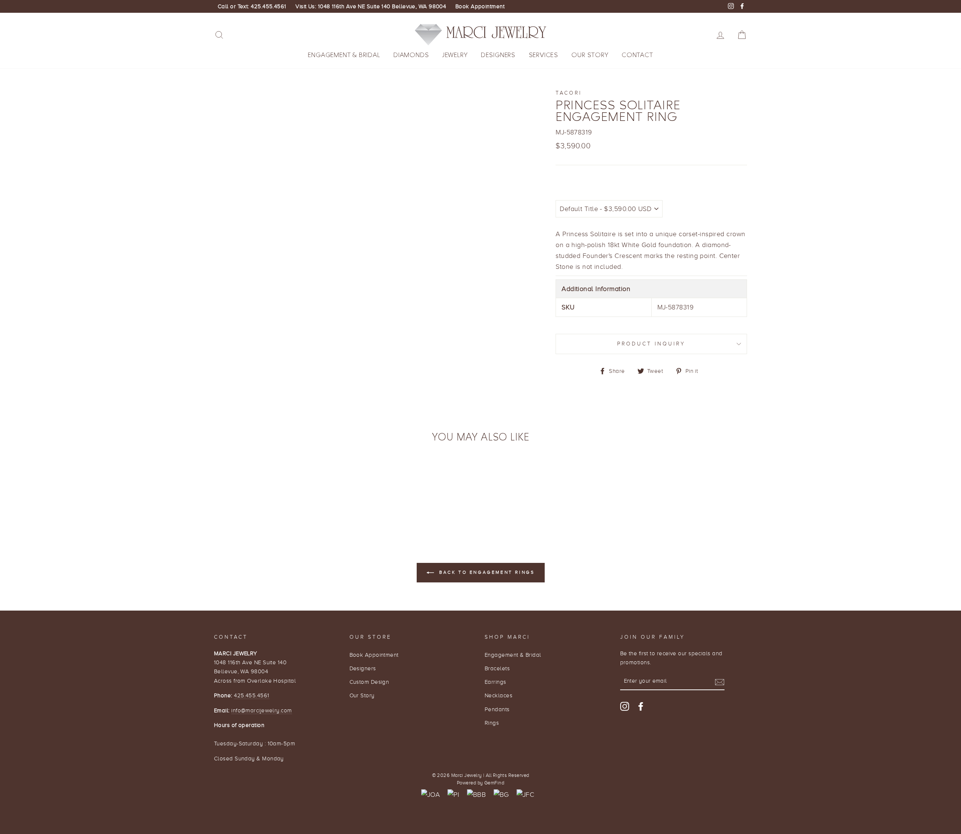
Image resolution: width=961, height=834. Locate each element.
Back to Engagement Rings (486, 572)
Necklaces (498, 695)
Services (543, 55)
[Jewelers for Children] (525, 794)
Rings (492, 722)
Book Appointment (480, 6)
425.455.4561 (251, 695)
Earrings (495, 682)
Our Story (589, 55)
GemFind (494, 783)
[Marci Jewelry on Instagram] (624, 706)
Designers (498, 55)
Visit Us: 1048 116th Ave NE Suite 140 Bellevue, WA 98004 (370, 6)
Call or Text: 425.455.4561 (252, 6)
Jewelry (455, 55)
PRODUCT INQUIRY (651, 344)
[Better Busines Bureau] (476, 794)
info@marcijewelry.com (261, 710)
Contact (637, 55)
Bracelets (497, 668)
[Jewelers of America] (430, 794)
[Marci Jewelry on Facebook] (640, 706)
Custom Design (369, 682)
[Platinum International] (453, 794)
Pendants (497, 709)
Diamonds (411, 55)
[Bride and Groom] (501, 794)
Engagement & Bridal (344, 55)
